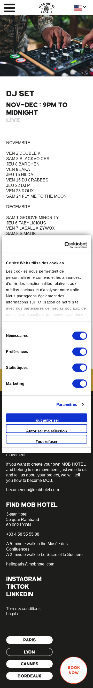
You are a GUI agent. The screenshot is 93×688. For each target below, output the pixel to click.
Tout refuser (47, 441)
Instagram (24, 579)
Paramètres (66, 404)
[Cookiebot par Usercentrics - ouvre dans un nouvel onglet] (65, 245)
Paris (29, 640)
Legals (12, 613)
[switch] (79, 351)
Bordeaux (29, 676)
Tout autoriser (46, 420)
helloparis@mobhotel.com (30, 564)
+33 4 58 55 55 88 (22, 534)
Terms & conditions (23, 608)
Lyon (29, 652)
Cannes (29, 664)
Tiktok (17, 586)
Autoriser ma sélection (46, 431)
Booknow (74, 670)
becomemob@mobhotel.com (32, 489)
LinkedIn (19, 594)
